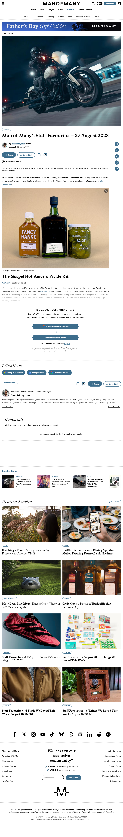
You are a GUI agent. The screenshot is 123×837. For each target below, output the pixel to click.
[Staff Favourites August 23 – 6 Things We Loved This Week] (91, 631)
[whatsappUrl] (71, 734)
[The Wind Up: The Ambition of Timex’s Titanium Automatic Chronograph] (8, 481)
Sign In (67, 343)
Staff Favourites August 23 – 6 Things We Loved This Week (89, 658)
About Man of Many (114, 407)
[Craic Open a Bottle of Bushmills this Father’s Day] (91, 577)
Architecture (39, 16)
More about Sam (7, 407)
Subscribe (110, 4)
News (33, 9)
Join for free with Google (57, 326)
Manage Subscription (111, 776)
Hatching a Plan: (25, 551)
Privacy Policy (65, 348)
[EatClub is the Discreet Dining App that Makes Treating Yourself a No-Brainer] (91, 524)
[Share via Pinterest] (118, 117)
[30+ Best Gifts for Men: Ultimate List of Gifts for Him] (115, 481)
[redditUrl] (99, 734)
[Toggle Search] (93, 3)
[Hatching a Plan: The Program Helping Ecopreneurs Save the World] (31, 524)
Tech (42, 9)
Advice (27, 16)
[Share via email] (117, 169)
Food (70, 16)
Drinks (61, 16)
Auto (60, 9)
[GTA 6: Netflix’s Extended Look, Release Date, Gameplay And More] (43, 481)
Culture (70, 9)
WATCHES (19, 476)
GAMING (55, 476)
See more (115, 502)
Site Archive (115, 781)
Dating (51, 16)
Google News (38, 372)
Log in (31, 425)
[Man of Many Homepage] (61, 3)
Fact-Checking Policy (111, 761)
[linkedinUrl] (89, 734)
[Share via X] (118, 112)
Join (38, 425)
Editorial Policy (114, 751)
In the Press (7, 771)
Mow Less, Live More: (31, 605)
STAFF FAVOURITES (9, 383)
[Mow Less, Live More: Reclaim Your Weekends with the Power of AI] (31, 577)
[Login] (119, 3)
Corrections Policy (113, 756)
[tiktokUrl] (52, 734)
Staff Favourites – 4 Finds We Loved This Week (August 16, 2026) (28, 712)
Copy (27, 155)
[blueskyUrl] (61, 734)
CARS (89, 476)
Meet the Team (8, 761)
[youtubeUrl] (42, 734)
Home (4, 33)
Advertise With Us (10, 756)
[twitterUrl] (24, 734)
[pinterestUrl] (108, 734)
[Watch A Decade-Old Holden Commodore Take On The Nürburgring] (79, 481)
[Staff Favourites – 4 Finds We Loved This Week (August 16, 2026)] (31, 684)
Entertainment (85, 9)
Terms (56, 348)
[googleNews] (80, 734)
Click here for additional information (100, 812)
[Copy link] (118, 123)
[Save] (39, 155)
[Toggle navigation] (4, 3)
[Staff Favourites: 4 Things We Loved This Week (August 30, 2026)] (31, 631)
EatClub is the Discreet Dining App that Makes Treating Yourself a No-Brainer (88, 551)
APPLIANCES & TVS (9, 598)
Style (51, 9)
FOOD (66, 545)
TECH (5, 545)
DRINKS (67, 598)
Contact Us (7, 776)
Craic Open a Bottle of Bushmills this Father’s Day (86, 605)
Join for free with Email (55, 337)
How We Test (7, 781)
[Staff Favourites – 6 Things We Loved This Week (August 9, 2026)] (91, 684)
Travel (96, 16)
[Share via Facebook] (118, 107)
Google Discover (15, 372)
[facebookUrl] (14, 734)
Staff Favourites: (31, 658)
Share (10, 155)
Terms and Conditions (111, 771)
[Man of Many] (61, 791)
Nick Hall (6, 283)
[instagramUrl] (33, 734)
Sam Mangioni (18, 143)
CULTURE (6, 129)
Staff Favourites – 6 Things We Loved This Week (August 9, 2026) (90, 712)
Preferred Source (62, 372)
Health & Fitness (83, 16)
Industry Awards (9, 766)
